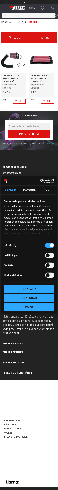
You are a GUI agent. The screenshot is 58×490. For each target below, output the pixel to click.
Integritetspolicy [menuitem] (13, 429)
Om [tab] (47, 189)
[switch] (49, 255)
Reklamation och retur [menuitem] (16, 437)
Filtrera (16, 37)
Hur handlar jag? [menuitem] (12, 420)
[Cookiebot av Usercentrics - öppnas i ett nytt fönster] (41, 181)
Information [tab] (29, 189)
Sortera (44, 37)
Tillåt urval (29, 298)
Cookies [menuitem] (8, 433)
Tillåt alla (29, 289)
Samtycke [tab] (10, 189)
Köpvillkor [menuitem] (10, 424)
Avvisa (29, 307)
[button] (4, 8)
